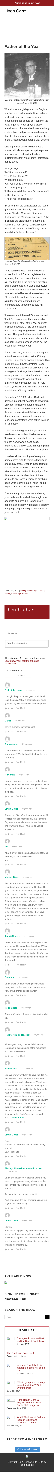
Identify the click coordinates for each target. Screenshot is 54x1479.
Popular (27, 1330)
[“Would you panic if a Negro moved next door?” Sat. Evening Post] (11, 1382)
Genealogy (16, 594)
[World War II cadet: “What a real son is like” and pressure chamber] (11, 1417)
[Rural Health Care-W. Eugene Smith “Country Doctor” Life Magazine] (11, 1400)
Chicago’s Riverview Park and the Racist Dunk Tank (30, 1339)
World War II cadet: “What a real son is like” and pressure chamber (31, 1420)
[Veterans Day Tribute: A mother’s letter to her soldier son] (10, 1365)
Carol (8, 720)
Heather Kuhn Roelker (17, 1035)
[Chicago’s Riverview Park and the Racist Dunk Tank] (11, 1338)
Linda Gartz (11, 809)
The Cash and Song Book (20, 1353)
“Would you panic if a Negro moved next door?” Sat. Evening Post (31, 1385)
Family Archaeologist (29, 590)
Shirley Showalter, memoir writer (23, 1168)
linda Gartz (11, 1008)
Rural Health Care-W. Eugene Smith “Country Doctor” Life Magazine (29, 1402)
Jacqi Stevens (13, 936)
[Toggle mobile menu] (48, 10)
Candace (10, 977)
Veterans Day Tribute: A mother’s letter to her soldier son (31, 1368)
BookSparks (27, 1465)
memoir (25, 594)
